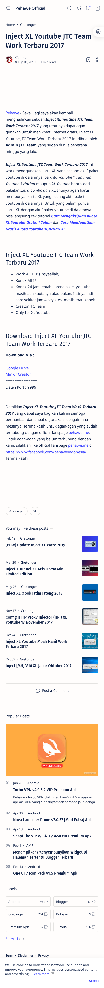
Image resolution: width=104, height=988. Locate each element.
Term (9, 955)
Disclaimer (25, 955)
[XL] (35, 511)
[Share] (95, 59)
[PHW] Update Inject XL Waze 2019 (35, 545)
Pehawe (13, 112)
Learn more (40, 974)
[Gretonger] (17, 511)
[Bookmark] (88, 8)
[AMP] (29, 845)
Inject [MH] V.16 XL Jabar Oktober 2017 (38, 666)
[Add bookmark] (88, 59)
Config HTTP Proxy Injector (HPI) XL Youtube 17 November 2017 (36, 620)
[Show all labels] (15, 938)
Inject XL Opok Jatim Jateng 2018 (34, 593)
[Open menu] (8, 8)
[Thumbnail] (90, 544)
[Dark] (78, 8)
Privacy (43, 955)
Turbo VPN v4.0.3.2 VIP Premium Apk (45, 790)
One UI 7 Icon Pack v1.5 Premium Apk (45, 873)
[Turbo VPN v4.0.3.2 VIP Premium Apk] (52, 750)
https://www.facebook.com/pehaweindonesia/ (46, 451)
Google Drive (17, 367)
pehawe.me (79, 432)
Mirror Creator (18, 374)
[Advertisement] (52, 87)
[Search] (69, 8)
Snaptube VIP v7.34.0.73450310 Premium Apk (52, 836)
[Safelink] (97, 8)
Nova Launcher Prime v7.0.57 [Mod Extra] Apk (52, 820)
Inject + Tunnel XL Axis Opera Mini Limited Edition (35, 571)
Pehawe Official (30, 8)
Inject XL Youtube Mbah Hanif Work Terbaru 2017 (36, 644)
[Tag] (28, 538)
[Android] (33, 783)
